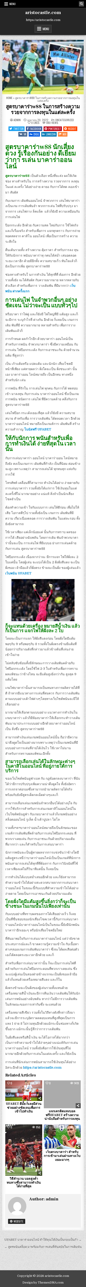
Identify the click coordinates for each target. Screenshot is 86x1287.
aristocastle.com (43, 13)
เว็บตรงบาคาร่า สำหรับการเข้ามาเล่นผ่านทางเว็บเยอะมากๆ (62, 1156)
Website (18, 1221)
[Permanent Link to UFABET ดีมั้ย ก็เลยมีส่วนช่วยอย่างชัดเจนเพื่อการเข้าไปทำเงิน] (23, 1090)
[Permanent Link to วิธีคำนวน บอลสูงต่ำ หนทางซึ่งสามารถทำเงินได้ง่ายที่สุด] (23, 1150)
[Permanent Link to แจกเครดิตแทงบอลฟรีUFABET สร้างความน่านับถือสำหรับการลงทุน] (62, 1094)
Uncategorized (64, 120)
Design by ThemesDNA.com (43, 1282)
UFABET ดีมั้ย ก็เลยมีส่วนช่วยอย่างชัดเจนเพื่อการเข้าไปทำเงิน (24, 1108)
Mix (65, 134)
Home (9, 98)
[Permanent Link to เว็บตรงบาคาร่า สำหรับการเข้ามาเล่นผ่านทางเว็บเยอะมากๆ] (62, 1136)
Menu (12, 4)
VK (25, 134)
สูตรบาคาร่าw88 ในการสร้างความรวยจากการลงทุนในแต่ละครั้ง (43, 109)
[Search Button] (81, 3)
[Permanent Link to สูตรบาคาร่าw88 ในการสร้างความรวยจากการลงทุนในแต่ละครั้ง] (43, 67)
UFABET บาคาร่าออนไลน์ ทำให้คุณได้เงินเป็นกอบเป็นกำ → (43, 1239)
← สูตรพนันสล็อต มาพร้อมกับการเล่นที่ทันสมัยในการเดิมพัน (43, 1247)
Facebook (35, 129)
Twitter (18, 129)
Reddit (72, 129)
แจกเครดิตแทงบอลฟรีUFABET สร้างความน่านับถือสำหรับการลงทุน (62, 1115)
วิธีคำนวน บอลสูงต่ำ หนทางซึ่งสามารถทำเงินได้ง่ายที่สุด (24, 1183)
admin (17, 120)
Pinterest (54, 129)
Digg (36, 134)
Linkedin (51, 134)
